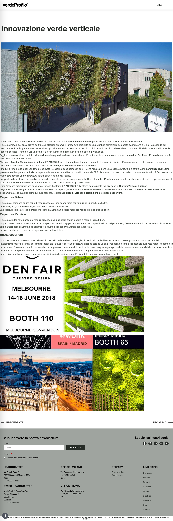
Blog (145, 505)
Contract (147, 487)
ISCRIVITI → (75, 447)
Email (7, 443)
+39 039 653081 (12, 481)
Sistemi (146, 477)
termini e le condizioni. (28, 457)
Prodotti (146, 482)
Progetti (146, 491)
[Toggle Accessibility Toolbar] (5, 516)
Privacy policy (118, 472)
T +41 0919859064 (11, 502)
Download (147, 500)
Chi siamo (147, 473)
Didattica (147, 496)
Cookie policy (117, 475)
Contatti (146, 509)
